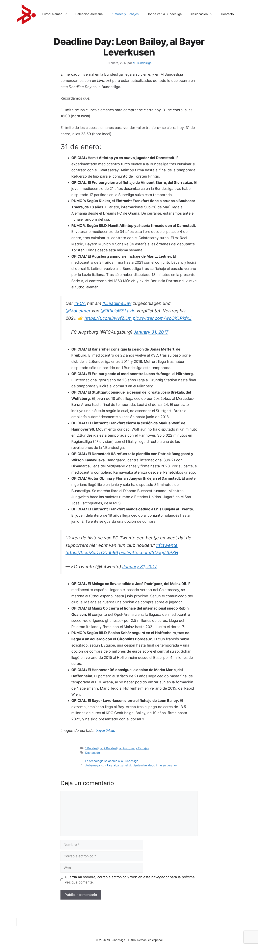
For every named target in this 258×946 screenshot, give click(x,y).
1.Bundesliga (93, 748)
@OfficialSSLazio (118, 310)
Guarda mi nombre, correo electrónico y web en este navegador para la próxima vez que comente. (130, 879)
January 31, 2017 (151, 332)
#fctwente (167, 545)
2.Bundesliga (112, 748)
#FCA (80, 303)
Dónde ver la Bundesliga (164, 14)
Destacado (92, 752)
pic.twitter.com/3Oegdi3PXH (148, 552)
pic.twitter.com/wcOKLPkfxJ (162, 318)
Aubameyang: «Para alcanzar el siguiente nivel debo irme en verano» (131, 765)
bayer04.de (105, 730)
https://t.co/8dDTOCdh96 (92, 552)
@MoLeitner (78, 310)
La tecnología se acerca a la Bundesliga (111, 761)
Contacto (227, 14)
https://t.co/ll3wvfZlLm (108, 318)
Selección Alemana (89, 14)
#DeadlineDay (116, 303)
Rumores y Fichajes (125, 14)
